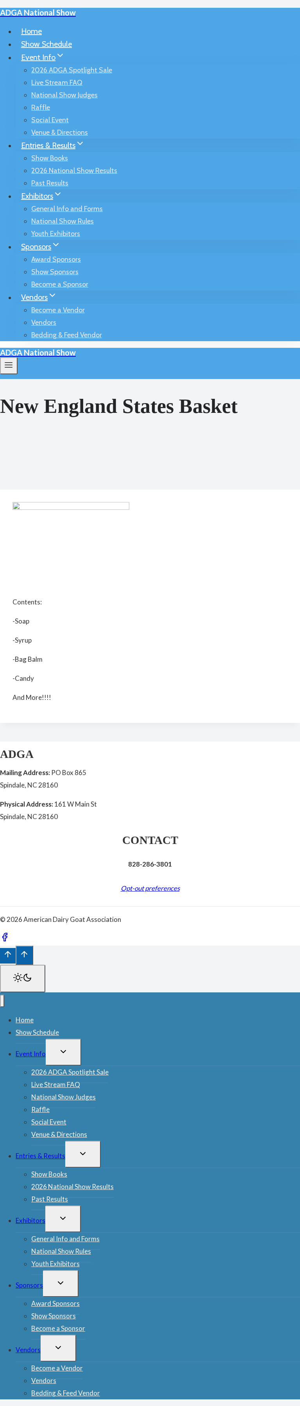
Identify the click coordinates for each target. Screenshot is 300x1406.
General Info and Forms (67, 208)
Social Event (50, 120)
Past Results (49, 183)
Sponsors (29, 1285)
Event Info (31, 1054)
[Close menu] (2, 1001)
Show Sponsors (55, 272)
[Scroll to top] (8, 956)
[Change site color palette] (22, 978)
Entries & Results (40, 1156)
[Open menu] (9, 365)
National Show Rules (62, 221)
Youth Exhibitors (55, 233)
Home (31, 31)
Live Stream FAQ (56, 82)
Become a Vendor (58, 310)
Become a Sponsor (59, 284)
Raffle (40, 107)
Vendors (43, 322)
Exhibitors (30, 1220)
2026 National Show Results (74, 170)
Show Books (49, 158)
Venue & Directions (59, 132)
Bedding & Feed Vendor (66, 335)
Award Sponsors (56, 259)
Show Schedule (46, 44)
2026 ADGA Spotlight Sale (71, 70)
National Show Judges (64, 95)
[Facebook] (4, 939)
